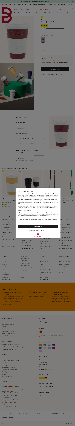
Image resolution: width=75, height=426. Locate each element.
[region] (38, 213)
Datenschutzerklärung (52, 219)
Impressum (22, 220)
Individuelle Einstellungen (38, 230)
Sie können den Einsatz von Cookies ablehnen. (38, 215)
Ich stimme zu (38, 226)
